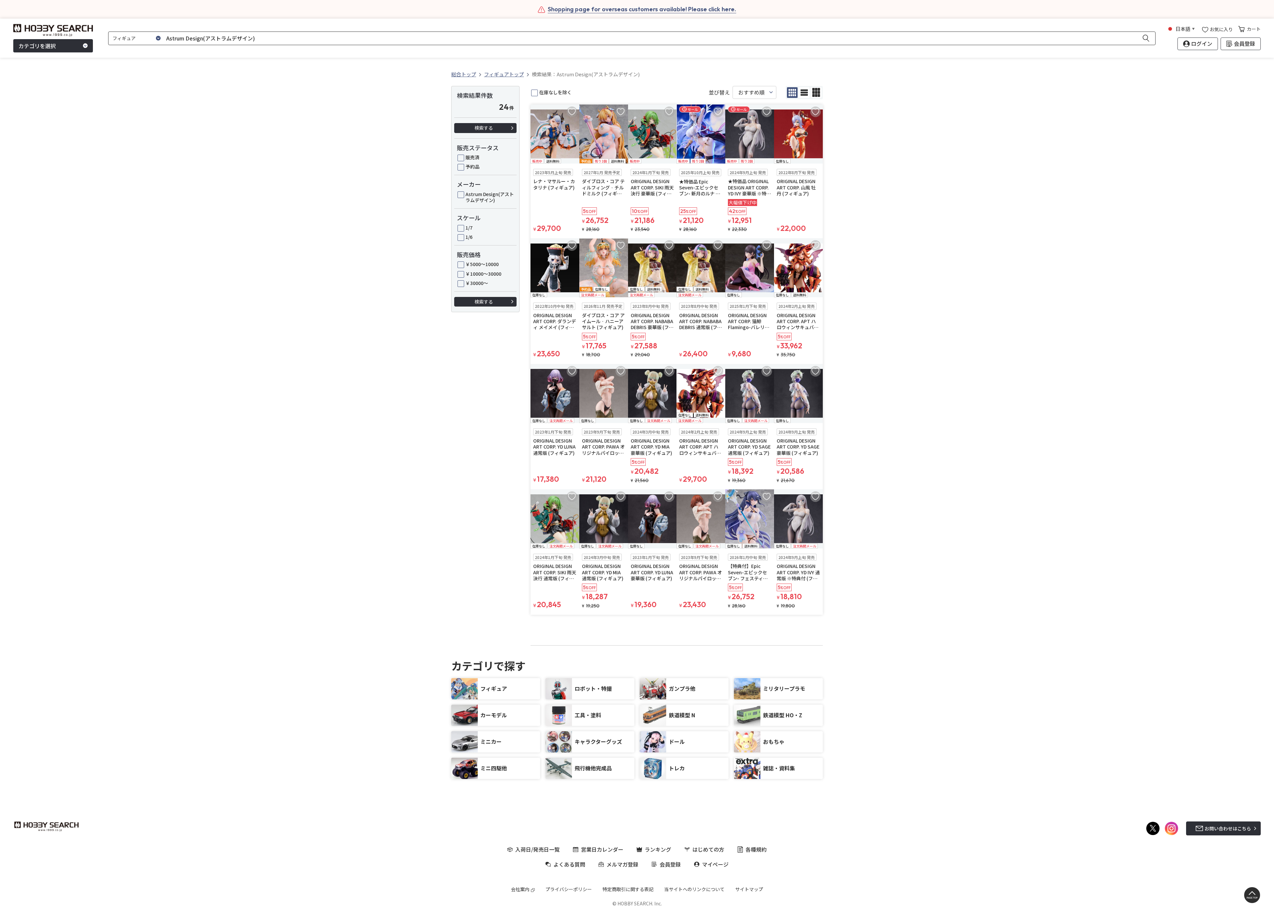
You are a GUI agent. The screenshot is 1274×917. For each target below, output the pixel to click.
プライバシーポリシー (568, 889)
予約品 (472, 167)
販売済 (472, 157)
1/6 (468, 237)
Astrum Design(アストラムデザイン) (489, 197)
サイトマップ (749, 889)
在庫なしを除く (555, 92)
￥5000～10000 (482, 264)
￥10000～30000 (483, 274)
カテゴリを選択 (37, 46)
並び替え (719, 92)
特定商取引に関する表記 (628, 889)
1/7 (468, 228)
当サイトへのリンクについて (694, 889)
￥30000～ (476, 283)
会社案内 (520, 889)
